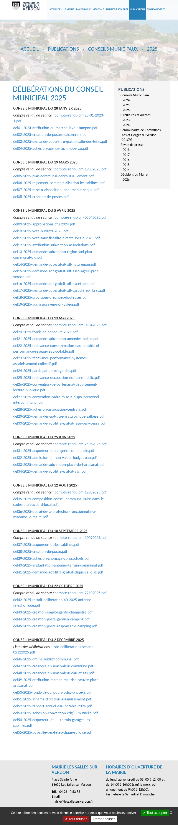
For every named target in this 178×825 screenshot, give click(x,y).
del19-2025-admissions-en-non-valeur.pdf (46, 305)
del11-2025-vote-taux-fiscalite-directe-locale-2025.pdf (56, 238)
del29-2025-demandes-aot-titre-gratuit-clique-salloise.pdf (59, 417)
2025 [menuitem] (126, 105)
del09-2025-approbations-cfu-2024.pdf (44, 224)
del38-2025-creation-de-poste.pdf (40, 552)
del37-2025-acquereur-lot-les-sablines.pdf (46, 545)
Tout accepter (156, 813)
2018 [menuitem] (126, 150)
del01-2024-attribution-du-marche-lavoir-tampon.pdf (55, 128)
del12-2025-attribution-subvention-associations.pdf (54, 245)
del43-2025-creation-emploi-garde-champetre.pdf (53, 612)
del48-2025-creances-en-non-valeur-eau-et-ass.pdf (53, 673)
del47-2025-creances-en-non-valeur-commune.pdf (53, 666)
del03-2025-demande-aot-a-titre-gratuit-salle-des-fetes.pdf (60, 142)
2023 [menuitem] (126, 120)
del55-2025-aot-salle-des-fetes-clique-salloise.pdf (52, 733)
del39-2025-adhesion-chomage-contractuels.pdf (51, 559)
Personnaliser (104, 819)
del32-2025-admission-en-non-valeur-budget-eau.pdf (55, 458)
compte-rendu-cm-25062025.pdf (81, 444)
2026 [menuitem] (126, 110)
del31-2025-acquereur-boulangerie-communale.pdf (53, 451)
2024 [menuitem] (126, 100)
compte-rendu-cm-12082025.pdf (81, 492)
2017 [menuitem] (126, 155)
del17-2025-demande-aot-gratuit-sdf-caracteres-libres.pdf (59, 291)
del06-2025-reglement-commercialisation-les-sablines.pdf (59, 183)
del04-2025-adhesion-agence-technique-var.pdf (50, 149)
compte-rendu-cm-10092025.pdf (81, 538)
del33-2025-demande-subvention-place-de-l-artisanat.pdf (59, 465)
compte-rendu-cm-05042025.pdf (81, 218)
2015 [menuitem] (126, 165)
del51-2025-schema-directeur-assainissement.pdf (52, 699)
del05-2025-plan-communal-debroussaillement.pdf (53, 176)
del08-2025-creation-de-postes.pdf (41, 197)
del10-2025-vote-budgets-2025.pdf (41, 231)
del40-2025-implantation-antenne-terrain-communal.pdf (58, 565)
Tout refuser (77, 819)
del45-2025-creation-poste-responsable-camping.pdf (55, 626)
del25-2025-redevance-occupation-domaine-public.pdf (56, 378)
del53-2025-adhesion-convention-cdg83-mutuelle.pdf (55, 713)
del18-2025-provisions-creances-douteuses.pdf (50, 298)
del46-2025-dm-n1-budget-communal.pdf (46, 659)
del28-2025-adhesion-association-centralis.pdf (50, 410)
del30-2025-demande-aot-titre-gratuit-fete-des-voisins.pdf (59, 424)
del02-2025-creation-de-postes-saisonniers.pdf (50, 135)
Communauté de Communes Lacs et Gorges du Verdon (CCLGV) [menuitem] (140, 135)
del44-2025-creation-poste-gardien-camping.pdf (51, 619)
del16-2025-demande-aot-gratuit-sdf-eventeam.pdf (54, 284)
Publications (131, 90)
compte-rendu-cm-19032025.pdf (81, 169)
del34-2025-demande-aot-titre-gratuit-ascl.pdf (50, 472)
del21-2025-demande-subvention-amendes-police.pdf (56, 339)
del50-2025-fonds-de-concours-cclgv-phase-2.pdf (52, 693)
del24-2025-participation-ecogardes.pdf (44, 371)
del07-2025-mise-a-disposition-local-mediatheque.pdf (56, 190)
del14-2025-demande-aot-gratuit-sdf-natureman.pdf (54, 265)
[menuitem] (143, 103)
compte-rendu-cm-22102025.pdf (81, 593)
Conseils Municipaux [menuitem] (134, 95)
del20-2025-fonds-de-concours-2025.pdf (45, 332)
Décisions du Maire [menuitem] (134, 175)
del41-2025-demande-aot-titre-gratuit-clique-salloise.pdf (58, 572)
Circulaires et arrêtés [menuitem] (135, 115)
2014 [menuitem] (126, 170)
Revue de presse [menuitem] (131, 145)
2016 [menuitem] (126, 160)
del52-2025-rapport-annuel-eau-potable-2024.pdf (52, 706)
